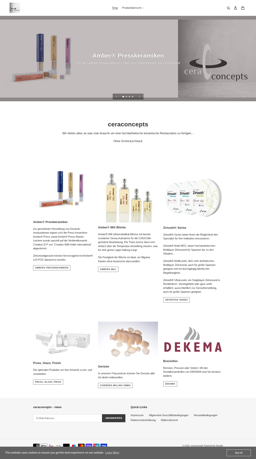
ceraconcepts (197, 446)
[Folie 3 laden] (130, 97)
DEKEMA (170, 384)
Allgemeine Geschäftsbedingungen (168, 415)
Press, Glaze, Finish (48, 382)
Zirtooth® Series (176, 300)
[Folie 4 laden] (133, 97)
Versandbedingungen (206, 415)
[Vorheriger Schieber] (116, 96)
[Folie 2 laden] (127, 97)
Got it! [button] (239, 452)
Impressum (137, 415)
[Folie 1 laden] (123, 97)
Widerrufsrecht (169, 420)
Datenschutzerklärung (143, 420)
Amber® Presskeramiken (51, 268)
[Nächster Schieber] (139, 96)
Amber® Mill (108, 269)
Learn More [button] (112, 452)
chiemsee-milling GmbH (115, 385)
